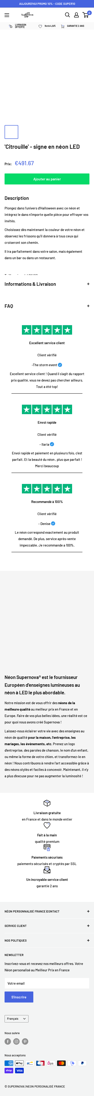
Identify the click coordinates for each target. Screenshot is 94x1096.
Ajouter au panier (47, 179)
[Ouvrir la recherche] (67, 14)
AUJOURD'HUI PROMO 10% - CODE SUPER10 (47, 3)
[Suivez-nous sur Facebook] (8, 1041)
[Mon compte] (76, 14)
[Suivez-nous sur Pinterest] (25, 1041)
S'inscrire (18, 997)
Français (12, 1018)
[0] (86, 15)
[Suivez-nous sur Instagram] (16, 1041)
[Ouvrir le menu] (7, 15)
